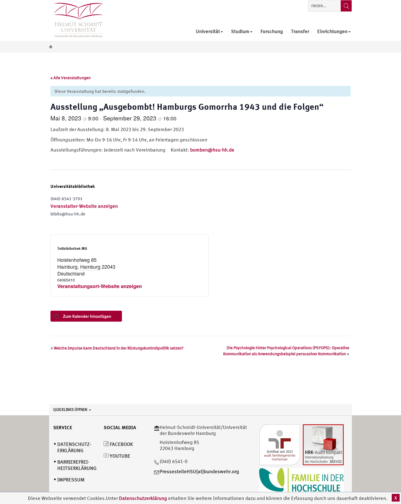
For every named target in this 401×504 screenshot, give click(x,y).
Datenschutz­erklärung (74, 447)
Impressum (71, 479)
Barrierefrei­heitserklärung (77, 465)
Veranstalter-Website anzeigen (84, 206)
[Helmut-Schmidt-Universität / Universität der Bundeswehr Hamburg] (76, 20)
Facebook (121, 444)
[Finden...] (346, 5)
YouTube (119, 456)
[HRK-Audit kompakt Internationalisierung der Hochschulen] (323, 444)
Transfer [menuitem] (300, 31)
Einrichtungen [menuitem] (332, 31)
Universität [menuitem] (208, 31)
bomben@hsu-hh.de (212, 150)
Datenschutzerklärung (143, 498)
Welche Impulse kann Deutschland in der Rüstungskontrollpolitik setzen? (117, 348)
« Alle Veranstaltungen (70, 77)
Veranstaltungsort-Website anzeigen (99, 286)
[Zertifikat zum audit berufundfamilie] (279, 444)
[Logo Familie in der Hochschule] (301, 481)
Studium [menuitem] (240, 31)
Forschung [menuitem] (272, 31)
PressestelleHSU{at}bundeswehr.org (199, 471)
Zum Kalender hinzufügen (87, 316)
